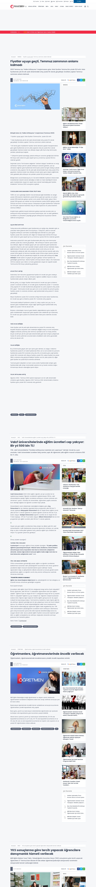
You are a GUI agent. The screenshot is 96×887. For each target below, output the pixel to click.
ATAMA (62, 6)
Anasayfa (13, 57)
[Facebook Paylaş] (78, 80)
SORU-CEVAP (78, 6)
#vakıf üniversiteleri (16, 626)
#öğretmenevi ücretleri (47, 728)
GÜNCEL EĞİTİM (32, 6)
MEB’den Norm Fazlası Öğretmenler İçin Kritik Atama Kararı (42, 32)
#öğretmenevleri (16, 728)
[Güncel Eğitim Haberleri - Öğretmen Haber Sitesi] (17, 6)
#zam (21, 414)
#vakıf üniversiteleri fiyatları (30, 626)
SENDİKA (19, 57)
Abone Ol (63, 80)
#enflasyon (14, 414)
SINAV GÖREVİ (69, 6)
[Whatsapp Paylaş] (84, 80)
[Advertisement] (48, 20)
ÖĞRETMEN (41, 6)
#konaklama (36, 728)
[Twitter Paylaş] (81, 80)
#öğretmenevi (26, 728)
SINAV (56, 6)
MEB (47, 6)
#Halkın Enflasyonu (30, 414)
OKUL (51, 6)
